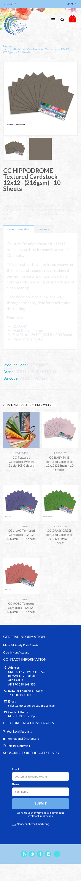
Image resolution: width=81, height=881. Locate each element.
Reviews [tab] (43, 229)
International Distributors (23, 738)
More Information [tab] (18, 229)
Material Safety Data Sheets (20, 645)
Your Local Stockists (19, 731)
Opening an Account (16, 652)
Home (7, 46)
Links (70, 3)
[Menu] (53, 19)
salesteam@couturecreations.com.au (31, 705)
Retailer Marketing (18, 745)
